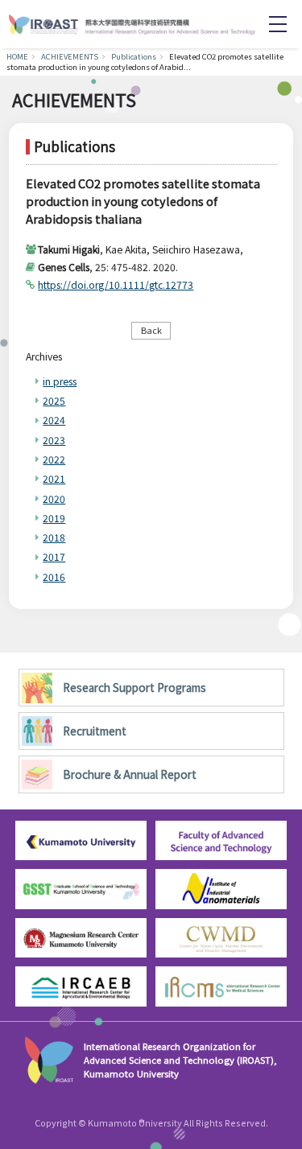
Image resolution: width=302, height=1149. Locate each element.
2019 (54, 518)
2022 (54, 459)
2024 (54, 419)
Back (151, 329)
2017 (54, 556)
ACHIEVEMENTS (69, 56)
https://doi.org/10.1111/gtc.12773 (115, 284)
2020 (54, 498)
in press (60, 381)
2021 (54, 478)
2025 (54, 400)
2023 (54, 440)
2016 (54, 576)
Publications (133, 56)
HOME (17, 56)
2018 (54, 537)
